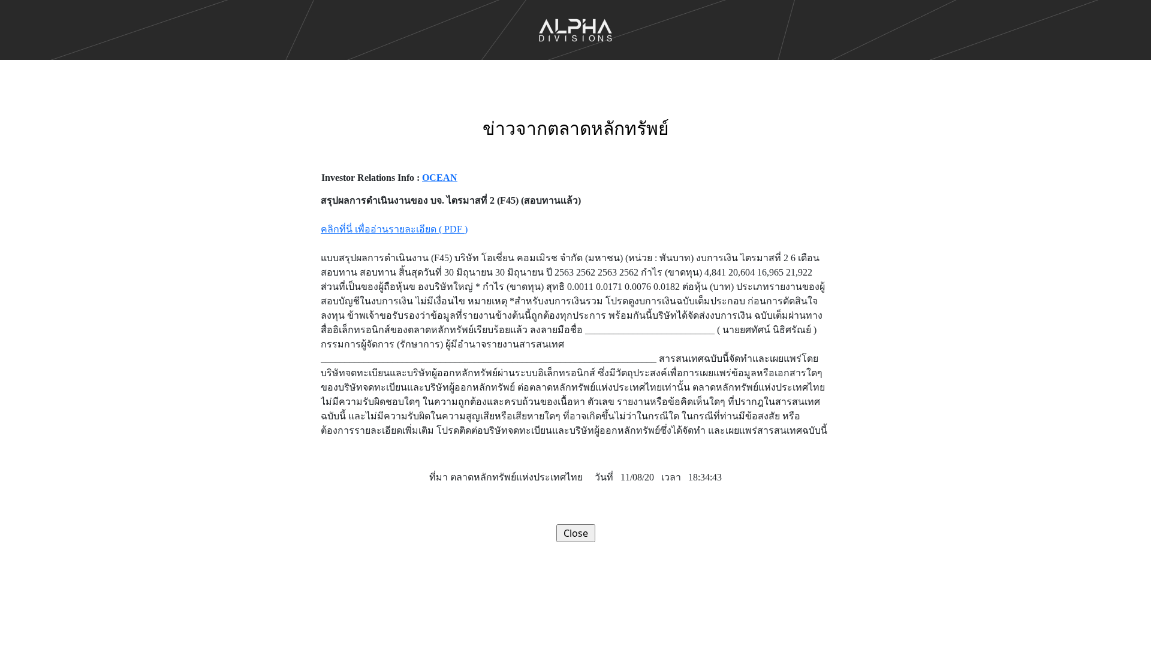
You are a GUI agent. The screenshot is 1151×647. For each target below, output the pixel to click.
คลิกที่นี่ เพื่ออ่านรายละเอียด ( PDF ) (394, 229)
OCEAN (439, 178)
